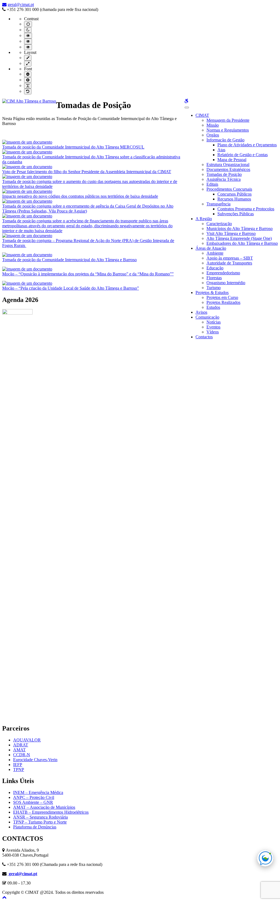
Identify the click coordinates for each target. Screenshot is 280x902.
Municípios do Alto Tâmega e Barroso (239, 228)
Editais (212, 184)
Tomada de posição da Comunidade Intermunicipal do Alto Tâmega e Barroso (69, 259)
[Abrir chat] (265, 858)
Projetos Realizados (223, 302)
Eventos (213, 327)
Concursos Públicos (234, 194)
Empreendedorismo (223, 272)
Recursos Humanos (234, 199)
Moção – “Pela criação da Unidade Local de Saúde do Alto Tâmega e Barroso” (70, 288)
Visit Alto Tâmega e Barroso (231, 233)
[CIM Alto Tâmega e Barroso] (29, 101)
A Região (204, 218)
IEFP (17, 764)
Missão (212, 125)
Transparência (218, 204)
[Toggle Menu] (187, 107)
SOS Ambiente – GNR (33, 802)
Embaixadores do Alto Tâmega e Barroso (242, 243)
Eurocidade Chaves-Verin (35, 759)
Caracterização (219, 223)
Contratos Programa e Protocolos (245, 208)
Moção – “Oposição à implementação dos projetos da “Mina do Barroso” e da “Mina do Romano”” (88, 274)
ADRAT (20, 745)
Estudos (213, 307)
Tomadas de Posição (224, 174)
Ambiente (214, 253)
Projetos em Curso (222, 297)
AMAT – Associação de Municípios (44, 807)
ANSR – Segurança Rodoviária (40, 817)
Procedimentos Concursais (229, 189)
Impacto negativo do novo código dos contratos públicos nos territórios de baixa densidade (80, 196)
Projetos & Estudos (212, 292)
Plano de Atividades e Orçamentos (247, 144)
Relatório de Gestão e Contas (242, 154)
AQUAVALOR (27, 740)
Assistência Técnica (223, 179)
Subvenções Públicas (235, 213)
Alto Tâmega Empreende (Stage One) (239, 238)
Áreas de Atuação (211, 248)
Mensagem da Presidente (227, 120)
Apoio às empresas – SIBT (229, 258)
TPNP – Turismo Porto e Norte (40, 822)
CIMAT (202, 115)
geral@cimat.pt (21, 4)
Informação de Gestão (225, 140)
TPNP (18, 769)
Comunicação (207, 317)
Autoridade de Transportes (229, 263)
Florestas (214, 277)
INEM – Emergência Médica (38, 792)
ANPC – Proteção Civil (33, 797)
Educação (214, 268)
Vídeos (212, 332)
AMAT (19, 749)
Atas (221, 149)
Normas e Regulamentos (227, 130)
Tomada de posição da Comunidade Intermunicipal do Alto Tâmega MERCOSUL (73, 147)
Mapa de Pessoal (231, 159)
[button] (4, 897)
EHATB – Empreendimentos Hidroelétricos (51, 812)
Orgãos (212, 135)
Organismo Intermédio (225, 282)
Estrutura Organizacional (227, 164)
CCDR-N (21, 754)
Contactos (204, 336)
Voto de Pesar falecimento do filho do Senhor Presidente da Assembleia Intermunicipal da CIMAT (86, 171)
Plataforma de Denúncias (34, 827)
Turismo (213, 287)
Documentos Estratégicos (228, 169)
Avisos (201, 312)
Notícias (213, 322)
